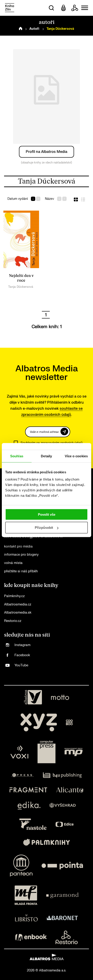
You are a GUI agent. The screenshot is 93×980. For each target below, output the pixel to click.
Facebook (22, 655)
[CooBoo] (69, 722)
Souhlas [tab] (16, 456)
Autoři (34, 29)
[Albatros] (32, 697)
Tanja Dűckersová (20, 287)
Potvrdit (64, 431)
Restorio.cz (12, 621)
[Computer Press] (46, 752)
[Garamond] (62, 895)
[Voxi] (19, 752)
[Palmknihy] (46, 842)
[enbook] (31, 937)
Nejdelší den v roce (21, 278)
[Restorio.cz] (66, 937)
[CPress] (22, 775)
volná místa (13, 563)
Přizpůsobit (44, 527)
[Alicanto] (70, 789)
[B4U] (62, 775)
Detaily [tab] (46, 456)
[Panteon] (21, 865)
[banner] (9, 8)
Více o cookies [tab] (76, 456)
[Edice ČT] (64, 824)
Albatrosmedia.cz (17, 604)
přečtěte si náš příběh (21, 571)
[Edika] (29, 805)
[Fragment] (28, 789)
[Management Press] (73, 752)
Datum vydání (17, 198)
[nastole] (33, 824)
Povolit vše (46, 514)
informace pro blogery (21, 554)
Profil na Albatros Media (46, 152)
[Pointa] (62, 865)
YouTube (21, 665)
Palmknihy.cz (14, 596)
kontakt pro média (18, 546)
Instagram (22, 645)
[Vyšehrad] (62, 805)
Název (49, 198)
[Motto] (60, 697)
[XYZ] (38, 722)
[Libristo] (26, 917)
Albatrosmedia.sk (17, 612)
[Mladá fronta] (26, 895)
